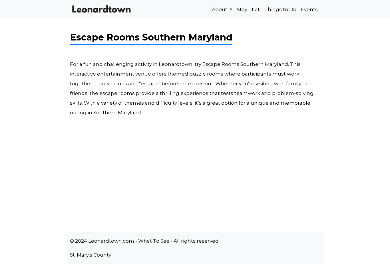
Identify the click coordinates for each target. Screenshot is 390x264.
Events (309, 9)
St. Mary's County (90, 255)
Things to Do (280, 9)
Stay (242, 9)
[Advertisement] (229, 175)
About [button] (220, 9)
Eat (256, 9)
